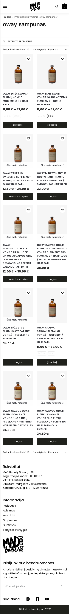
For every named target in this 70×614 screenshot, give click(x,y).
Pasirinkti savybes (18, 196)
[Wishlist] (28, 58)
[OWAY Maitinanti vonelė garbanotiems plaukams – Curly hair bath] (52, 71)
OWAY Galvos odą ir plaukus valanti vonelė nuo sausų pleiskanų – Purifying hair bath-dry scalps (18, 418)
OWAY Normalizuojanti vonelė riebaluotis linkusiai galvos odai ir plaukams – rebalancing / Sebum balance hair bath (17, 256)
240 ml (7, 115)
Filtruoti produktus (20, 41)
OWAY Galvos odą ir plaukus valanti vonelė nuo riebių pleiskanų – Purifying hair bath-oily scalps (51, 420)
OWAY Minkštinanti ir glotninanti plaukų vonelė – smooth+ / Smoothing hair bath (52, 178)
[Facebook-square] (37, 599)
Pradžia (7, 16)
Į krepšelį (18, 124)
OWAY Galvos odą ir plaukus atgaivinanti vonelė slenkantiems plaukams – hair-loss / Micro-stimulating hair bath (52, 254)
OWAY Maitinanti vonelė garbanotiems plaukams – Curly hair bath (52, 99)
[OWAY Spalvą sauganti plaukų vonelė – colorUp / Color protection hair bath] (52, 305)
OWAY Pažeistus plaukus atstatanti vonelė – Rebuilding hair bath (16, 333)
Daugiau (52, 196)
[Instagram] (28, 599)
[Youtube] (47, 599)
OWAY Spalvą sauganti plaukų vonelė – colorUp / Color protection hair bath (50, 335)
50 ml (17, 115)
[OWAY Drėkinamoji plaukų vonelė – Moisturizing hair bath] (18, 71)
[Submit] (58, 586)
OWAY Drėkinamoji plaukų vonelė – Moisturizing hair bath (15, 99)
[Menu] (8, 6)
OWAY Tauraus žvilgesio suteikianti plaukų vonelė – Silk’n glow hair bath (18, 178)
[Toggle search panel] (57, 6)
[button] (64, 6)
